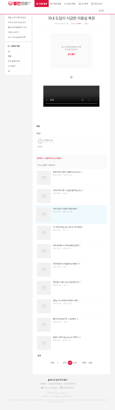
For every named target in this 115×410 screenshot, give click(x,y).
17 (79, 264)
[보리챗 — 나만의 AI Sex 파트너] (71, 158)
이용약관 (43, 384)
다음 (90, 363)
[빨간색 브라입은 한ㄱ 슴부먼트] (71, 325)
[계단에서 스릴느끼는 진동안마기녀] (71, 288)
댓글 (86, 24)
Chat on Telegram (51, 387)
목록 (38, 126)
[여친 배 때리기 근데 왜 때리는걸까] (71, 251)
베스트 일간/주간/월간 (58, 380)
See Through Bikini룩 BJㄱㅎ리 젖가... (19, 37)
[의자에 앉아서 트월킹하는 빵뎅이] (71, 269)
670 (65, 363)
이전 (52, 363)
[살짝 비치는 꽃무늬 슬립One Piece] (71, 178)
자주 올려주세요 (14, 61)
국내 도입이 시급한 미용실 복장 (71, 18)
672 (75, 363)
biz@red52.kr (68, 387)
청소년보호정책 (69, 384)
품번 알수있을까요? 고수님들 (19, 27)
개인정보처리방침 (55, 384)
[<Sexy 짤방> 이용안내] (71, 165)
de (9, 51)
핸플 (9, 56)
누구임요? (12, 66)
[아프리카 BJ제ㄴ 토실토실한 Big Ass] (71, 196)
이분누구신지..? (14, 32)
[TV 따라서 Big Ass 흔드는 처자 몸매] (71, 233)
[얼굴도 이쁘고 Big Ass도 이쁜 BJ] (71, 343)
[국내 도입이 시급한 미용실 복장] (71, 214)
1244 (84, 363)
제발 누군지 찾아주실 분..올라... (19, 17)
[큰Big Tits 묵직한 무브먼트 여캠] (71, 306)
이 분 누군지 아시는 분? (17, 22)
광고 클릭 (71, 54)
